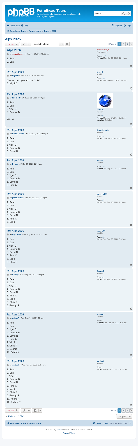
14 (103, 78)
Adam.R (100, 314)
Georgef (100, 271)
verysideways (103, 50)
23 (103, 321)
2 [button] (123, 44)
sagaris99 (101, 231)
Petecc (100, 160)
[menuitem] (24, 25)
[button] (131, 44)
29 (103, 166)
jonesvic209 (102, 194)
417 (104, 56)
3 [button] (127, 44)
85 (103, 200)
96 (103, 116)
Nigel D (100, 72)
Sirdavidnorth (103, 130)
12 (103, 237)
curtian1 (100, 361)
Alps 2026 (13, 39)
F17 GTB (100, 110)
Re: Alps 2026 (15, 72)
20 (103, 136)
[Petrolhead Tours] (21, 11)
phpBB (59, 430)
